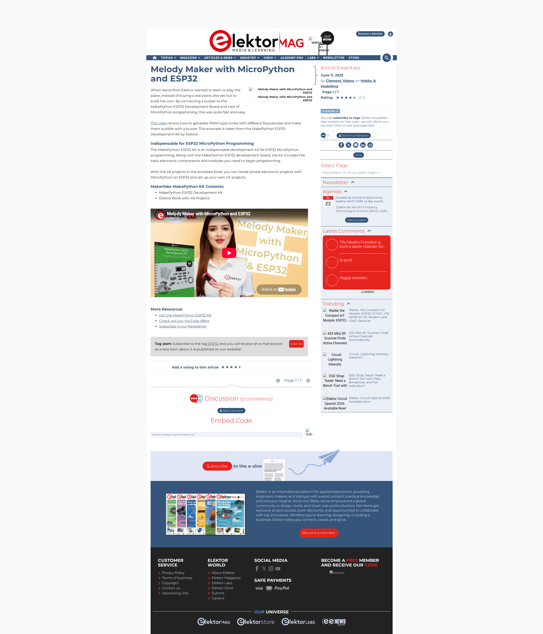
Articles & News (218, 57)
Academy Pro (292, 57)
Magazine (188, 57)
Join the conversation (355, 135)
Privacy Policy (173, 573)
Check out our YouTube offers (184, 321)
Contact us (171, 588)
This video (159, 123)
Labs (312, 57)
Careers (218, 598)
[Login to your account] (390, 34)
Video (268, 57)
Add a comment (232, 410)
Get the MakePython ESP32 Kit (185, 315)
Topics (167, 57)
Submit (218, 593)
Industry (248, 57)
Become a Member (370, 33)
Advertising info (175, 593)
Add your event (356, 220)
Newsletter (333, 57)
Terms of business (177, 578)
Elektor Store (222, 588)
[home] (154, 57)
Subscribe (296, 343)
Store (354, 57)
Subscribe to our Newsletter (183, 326)
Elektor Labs (222, 583)
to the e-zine (234, 466)
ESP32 (213, 344)
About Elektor (223, 573)
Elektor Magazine (226, 578)
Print (358, 155)
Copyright (170, 583)
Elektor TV (331, 111)
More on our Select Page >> (351, 172)
